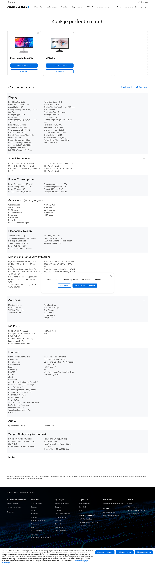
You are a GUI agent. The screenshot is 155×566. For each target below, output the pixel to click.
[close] (111, 276)
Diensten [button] (64, 7)
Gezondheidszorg (60, 517)
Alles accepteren (144, 552)
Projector (34, 517)
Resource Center (84, 503)
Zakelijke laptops (36, 503)
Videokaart (34, 527)
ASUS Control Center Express (136, 510)
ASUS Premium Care (85, 519)
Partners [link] (89, 7)
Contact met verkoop (14, 507)
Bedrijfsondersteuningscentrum (113, 503)
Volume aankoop (12, 503)
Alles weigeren (125, 552)
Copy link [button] (143, 87)
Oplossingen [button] (52, 7)
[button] (136, 7)
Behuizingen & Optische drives (41, 537)
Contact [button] (144, 2)
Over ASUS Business (109, 512)
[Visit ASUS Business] (13, 492)
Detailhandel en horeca (62, 514)
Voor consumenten (125, 7)
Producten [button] (38, 7)
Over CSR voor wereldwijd (111, 515)
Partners (10, 512)
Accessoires (35, 541)
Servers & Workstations (38, 520)
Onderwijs (58, 510)
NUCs (33, 510)
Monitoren (34, 514)
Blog (80, 510)
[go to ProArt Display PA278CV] (24, 45)
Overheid (58, 524)
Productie (58, 520)
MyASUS (129, 503)
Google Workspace (61, 531)
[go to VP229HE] (59, 45)
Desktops (34, 507)
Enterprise (58, 507)
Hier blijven (64, 285)
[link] (24, 71)
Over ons (11, 2)
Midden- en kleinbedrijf (62, 503)
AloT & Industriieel (37, 531)
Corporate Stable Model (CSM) (88, 522)
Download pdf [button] (126, 87)
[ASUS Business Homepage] (18, 7)
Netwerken (34, 534)
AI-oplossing (59, 527)
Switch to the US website (85, 285)
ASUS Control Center (133, 507)
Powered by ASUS (84, 526)
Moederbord (35, 524)
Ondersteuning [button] (103, 7)
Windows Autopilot (133, 514)
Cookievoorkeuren (104, 552)
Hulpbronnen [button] (76, 7)
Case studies (83, 507)
